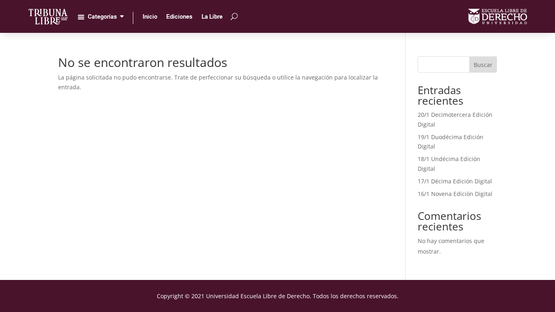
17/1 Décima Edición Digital (455, 181)
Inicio (150, 16)
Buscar (483, 65)
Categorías (102, 16)
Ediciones (179, 16)
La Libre (212, 16)
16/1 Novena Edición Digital (455, 194)
